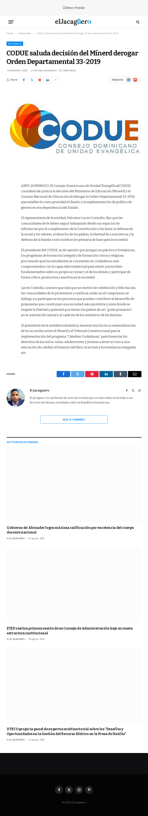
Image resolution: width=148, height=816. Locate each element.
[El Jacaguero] (74, 22)
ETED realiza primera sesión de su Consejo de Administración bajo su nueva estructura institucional (70, 630)
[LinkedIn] (10, 215)
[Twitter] (10, 205)
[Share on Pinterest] (39, 79)
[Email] (10, 235)
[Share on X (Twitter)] (31, 79)
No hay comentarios (45, 70)
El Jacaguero (39, 390)
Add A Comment (74, 419)
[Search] (137, 22)
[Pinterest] (10, 225)
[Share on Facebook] (23, 79)
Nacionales (15, 43)
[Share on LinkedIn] (47, 79)
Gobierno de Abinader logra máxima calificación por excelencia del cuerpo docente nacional (70, 530)
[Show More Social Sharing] (55, 79)
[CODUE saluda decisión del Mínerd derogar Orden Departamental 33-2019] (74, 132)
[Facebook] (10, 196)
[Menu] (10, 22)
